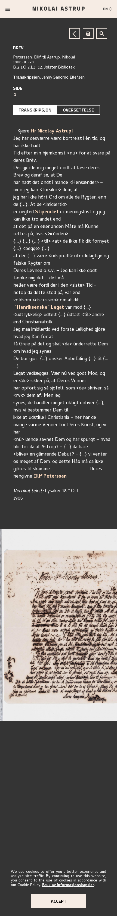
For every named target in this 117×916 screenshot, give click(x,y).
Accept (58, 901)
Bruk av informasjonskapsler (68, 885)
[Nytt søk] (101, 33)
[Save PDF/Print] (88, 33)
